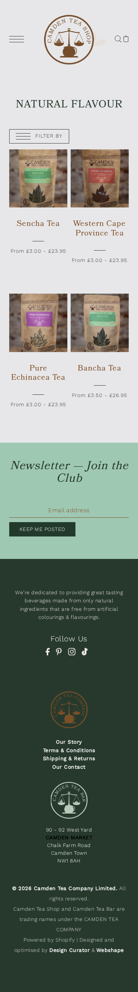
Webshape (110, 950)
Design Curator (69, 950)
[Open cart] (126, 38)
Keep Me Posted (43, 529)
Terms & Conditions (69, 750)
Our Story (69, 742)
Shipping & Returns (69, 758)
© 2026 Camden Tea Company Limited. (64, 888)
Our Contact (69, 767)
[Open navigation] (18, 38)
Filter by (48, 136)
